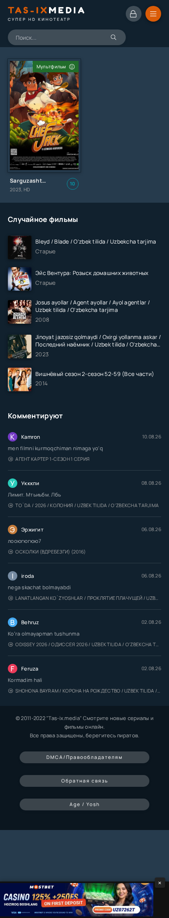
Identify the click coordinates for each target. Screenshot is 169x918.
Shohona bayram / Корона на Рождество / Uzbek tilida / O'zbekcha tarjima (88, 690)
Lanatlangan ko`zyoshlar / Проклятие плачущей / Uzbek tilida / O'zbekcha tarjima (88, 598)
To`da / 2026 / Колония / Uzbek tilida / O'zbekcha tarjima (87, 505)
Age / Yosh (85, 804)
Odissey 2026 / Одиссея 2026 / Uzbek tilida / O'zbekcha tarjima (88, 644)
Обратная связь (84, 780)
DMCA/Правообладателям (84, 757)
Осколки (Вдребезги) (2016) (50, 551)
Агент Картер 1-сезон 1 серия (52, 459)
